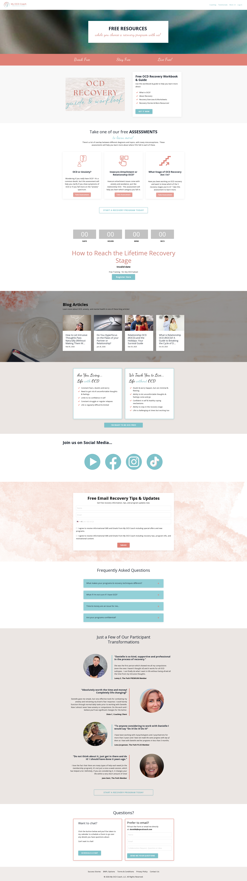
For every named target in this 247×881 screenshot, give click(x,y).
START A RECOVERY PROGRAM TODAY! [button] (123, 210)
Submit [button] (123, 545)
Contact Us (154, 871)
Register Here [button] (123, 277)
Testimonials (223, 5)
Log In (240, 5)
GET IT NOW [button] (144, 111)
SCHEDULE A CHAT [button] (89, 853)
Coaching (212, 5)
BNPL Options (109, 871)
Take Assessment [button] (82, 195)
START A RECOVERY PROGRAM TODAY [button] (124, 792)
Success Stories (94, 871)
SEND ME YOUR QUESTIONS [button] (142, 855)
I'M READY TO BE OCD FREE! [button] (123, 425)
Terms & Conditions (125, 871)
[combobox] (79, 521)
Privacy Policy (142, 871)
